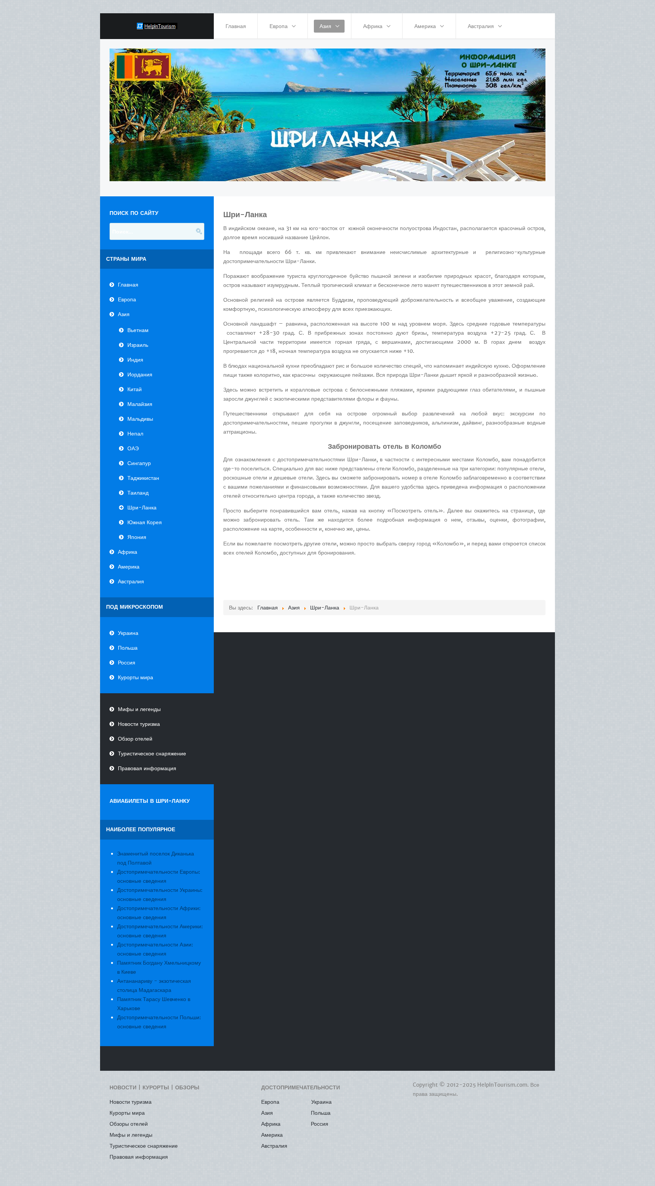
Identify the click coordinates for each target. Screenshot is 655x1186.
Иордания (139, 374)
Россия (126, 662)
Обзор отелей (135, 738)
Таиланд (138, 492)
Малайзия (139, 404)
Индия (135, 359)
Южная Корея (144, 522)
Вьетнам (138, 330)
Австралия (131, 581)
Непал (135, 433)
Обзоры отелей (129, 1123)
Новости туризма (139, 724)
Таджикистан (143, 478)
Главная (128, 284)
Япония (136, 537)
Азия (124, 314)
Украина (128, 633)
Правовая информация (147, 768)
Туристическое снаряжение (152, 753)
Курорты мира (135, 677)
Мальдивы (140, 418)
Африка (127, 551)
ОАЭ (133, 448)
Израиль (137, 345)
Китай (134, 389)
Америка (128, 566)
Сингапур (139, 463)
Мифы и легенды (139, 709)
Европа (127, 299)
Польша (128, 647)
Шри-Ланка (142, 507)
